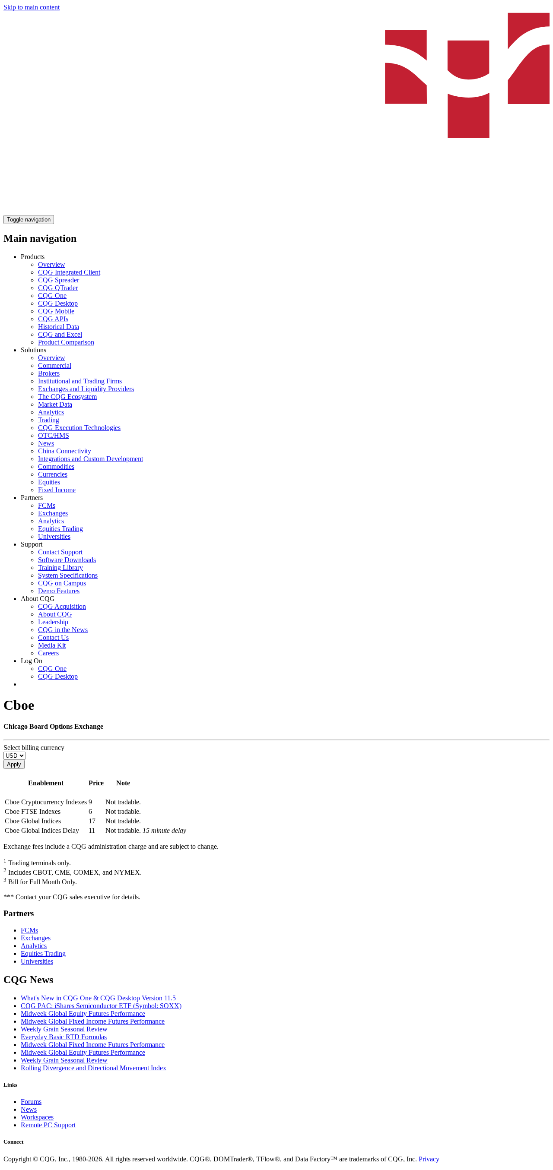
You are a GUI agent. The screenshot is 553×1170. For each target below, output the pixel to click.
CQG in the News (63, 629)
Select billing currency (33, 747)
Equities (49, 482)
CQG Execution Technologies (79, 427)
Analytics (51, 412)
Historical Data (58, 326)
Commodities (56, 466)
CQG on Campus (62, 583)
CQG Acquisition (62, 606)
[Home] (276, 211)
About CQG (55, 614)
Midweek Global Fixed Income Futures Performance (93, 1021)
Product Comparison (66, 342)
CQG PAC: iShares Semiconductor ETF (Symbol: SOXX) (101, 1005)
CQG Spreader (58, 280)
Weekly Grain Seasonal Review (64, 1029)
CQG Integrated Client (69, 272)
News (46, 443)
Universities (54, 536)
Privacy (429, 1159)
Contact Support (60, 552)
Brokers (49, 373)
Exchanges (53, 513)
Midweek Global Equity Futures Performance (83, 1013)
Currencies (52, 474)
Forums (31, 1101)
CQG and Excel (60, 334)
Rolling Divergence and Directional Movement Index (93, 1068)
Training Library (60, 567)
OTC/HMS (53, 435)
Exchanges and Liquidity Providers (86, 388)
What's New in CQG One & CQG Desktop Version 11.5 (98, 998)
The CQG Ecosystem (67, 396)
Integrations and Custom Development (90, 458)
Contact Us (53, 637)
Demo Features (58, 590)
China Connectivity (64, 451)
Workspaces (37, 1117)
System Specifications (68, 575)
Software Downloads (67, 559)
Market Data (55, 404)
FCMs (46, 505)
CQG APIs (53, 319)
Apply (14, 764)
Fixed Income (57, 489)
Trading (48, 420)
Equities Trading (60, 528)
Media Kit (52, 645)
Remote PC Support (48, 1125)
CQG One (52, 295)
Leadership (53, 622)
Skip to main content (31, 7)
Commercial (54, 365)
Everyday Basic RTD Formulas (64, 1036)
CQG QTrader (58, 287)
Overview (51, 264)
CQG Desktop (58, 303)
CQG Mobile (56, 311)
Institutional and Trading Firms (80, 381)
